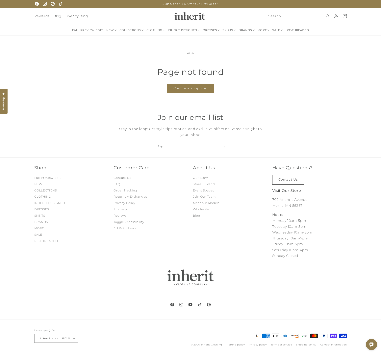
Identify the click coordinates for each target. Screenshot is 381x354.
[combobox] (298, 16)
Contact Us (122, 178)
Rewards (41, 16)
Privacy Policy (125, 203)
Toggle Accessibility (129, 222)
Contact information (333, 344)
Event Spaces (203, 190)
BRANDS (41, 222)
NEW (38, 184)
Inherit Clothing (211, 344)
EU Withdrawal (125, 228)
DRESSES (41, 209)
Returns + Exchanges (130, 196)
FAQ (117, 184)
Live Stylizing (76, 16)
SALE (38, 234)
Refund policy (236, 344)
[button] (111, 30)
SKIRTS (39, 215)
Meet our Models (206, 203)
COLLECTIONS (45, 190)
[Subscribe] (223, 147)
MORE (39, 228)
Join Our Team (204, 196)
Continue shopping (190, 88)
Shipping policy (306, 344)
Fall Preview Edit (47, 178)
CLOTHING (42, 196)
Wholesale (201, 209)
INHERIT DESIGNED (49, 203)
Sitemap (120, 209)
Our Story (200, 178)
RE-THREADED (46, 241)
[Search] (327, 16)
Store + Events (204, 184)
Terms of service (281, 344)
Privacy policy (258, 344)
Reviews (120, 215)
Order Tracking (125, 190)
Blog (57, 16)
